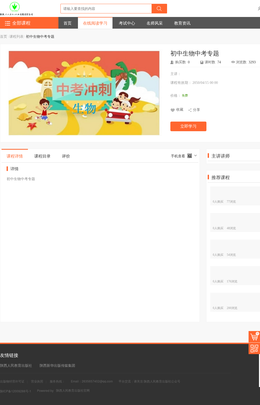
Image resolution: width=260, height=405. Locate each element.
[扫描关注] (254, 348)
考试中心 (127, 23)
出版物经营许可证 (12, 381)
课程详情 (15, 156)
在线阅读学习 (95, 23)
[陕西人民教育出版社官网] (16, 8)
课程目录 (42, 156)
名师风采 (155, 23)
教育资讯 (182, 23)
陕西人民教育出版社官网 (73, 390)
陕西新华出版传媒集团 (57, 365)
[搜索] (159, 8)
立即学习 (188, 126)
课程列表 (16, 36)
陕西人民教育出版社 (16, 365)
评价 (66, 156)
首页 (67, 23)
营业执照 (37, 381)
